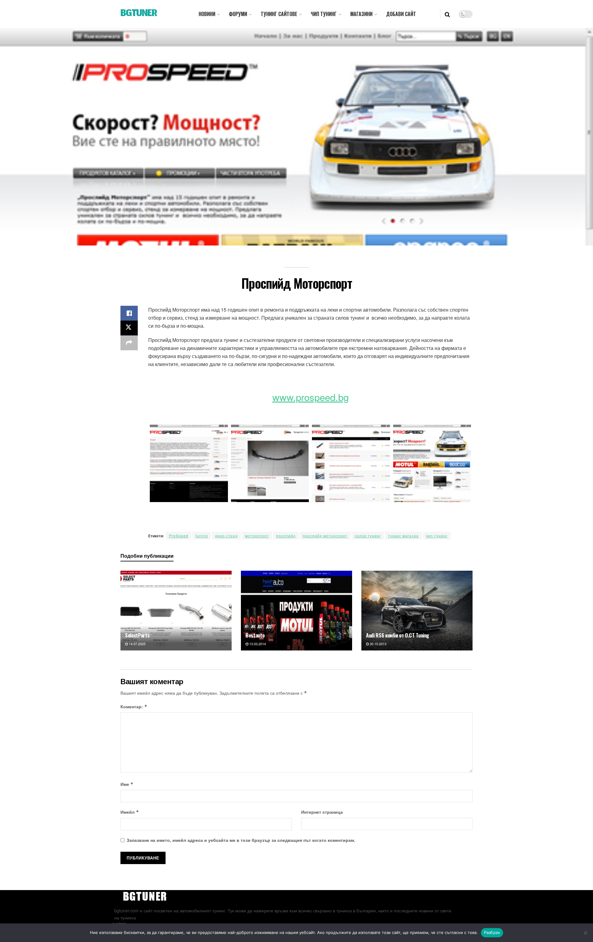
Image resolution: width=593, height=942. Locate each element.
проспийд (286, 535)
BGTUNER (138, 14)
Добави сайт (401, 14)
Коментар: (133, 706)
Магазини (361, 14)
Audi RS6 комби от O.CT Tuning (397, 635)
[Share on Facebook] (129, 313)
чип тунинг (437, 535)
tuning (202, 535)
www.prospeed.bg (310, 397)
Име (126, 784)
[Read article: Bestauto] (296, 610)
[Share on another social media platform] (129, 342)
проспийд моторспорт (325, 535)
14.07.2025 (136, 643)
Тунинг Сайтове (279, 14)
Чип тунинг (324, 14)
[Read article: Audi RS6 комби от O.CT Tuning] (417, 610)
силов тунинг (368, 535)
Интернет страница (322, 812)
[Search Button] (447, 14)
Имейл (129, 812)
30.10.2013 (377, 643)
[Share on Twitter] (129, 328)
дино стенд (226, 535)
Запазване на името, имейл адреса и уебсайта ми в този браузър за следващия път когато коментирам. (241, 840)
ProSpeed (178, 535)
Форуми (238, 14)
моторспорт (257, 535)
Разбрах (492, 932)
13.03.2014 (257, 643)
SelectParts (137, 635)
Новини (207, 14)
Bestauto (255, 635)
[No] (585, 933)
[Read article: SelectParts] (176, 610)
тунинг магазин (403, 535)
